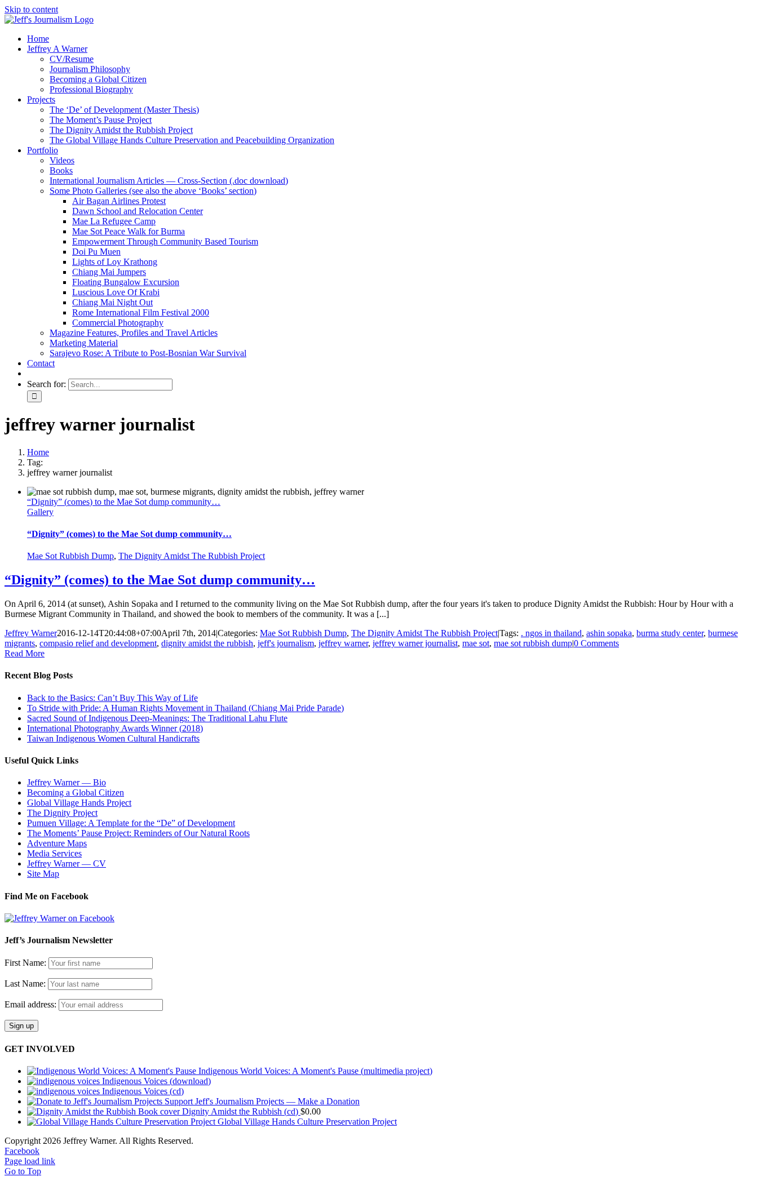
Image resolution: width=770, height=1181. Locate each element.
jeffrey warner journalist (415, 643)
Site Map (43, 873)
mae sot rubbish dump (533, 643)
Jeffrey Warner (31, 633)
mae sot (475, 643)
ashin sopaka (609, 633)
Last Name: (25, 983)
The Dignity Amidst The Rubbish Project (191, 556)
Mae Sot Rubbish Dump (70, 556)
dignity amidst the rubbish (207, 643)
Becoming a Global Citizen (75, 792)
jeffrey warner (343, 643)
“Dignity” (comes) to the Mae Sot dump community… (123, 502)
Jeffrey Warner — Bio (66, 782)
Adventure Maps (57, 843)
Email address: (32, 1004)
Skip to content (31, 9)
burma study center (669, 633)
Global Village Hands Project (79, 802)
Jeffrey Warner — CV (66, 863)
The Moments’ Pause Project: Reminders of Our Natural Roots (138, 833)
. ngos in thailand (551, 633)
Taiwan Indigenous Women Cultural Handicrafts (113, 738)
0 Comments (596, 643)
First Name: (25, 962)
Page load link (30, 1161)
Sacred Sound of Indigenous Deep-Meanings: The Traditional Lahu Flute (157, 718)
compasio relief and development (98, 643)
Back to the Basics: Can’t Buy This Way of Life (112, 698)
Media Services (54, 853)
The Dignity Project (62, 813)
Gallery (40, 512)
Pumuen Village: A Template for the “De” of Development (131, 823)
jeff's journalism (286, 643)
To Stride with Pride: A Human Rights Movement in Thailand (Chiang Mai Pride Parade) (185, 708)
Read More (25, 653)
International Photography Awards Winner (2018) (115, 728)
